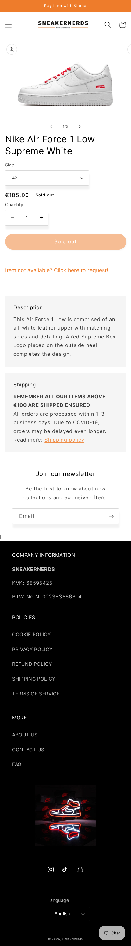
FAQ (17, 764)
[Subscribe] (111, 516)
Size (9, 164)
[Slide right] (79, 126)
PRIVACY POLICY (32, 649)
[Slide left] (51, 126)
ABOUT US (24, 735)
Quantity (14, 204)
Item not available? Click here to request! (56, 270)
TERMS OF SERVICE (36, 694)
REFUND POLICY (32, 664)
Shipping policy (64, 440)
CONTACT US (28, 750)
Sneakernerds (72, 939)
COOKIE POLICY (31, 634)
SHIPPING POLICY (33, 679)
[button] (8, 24)
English (62, 913)
